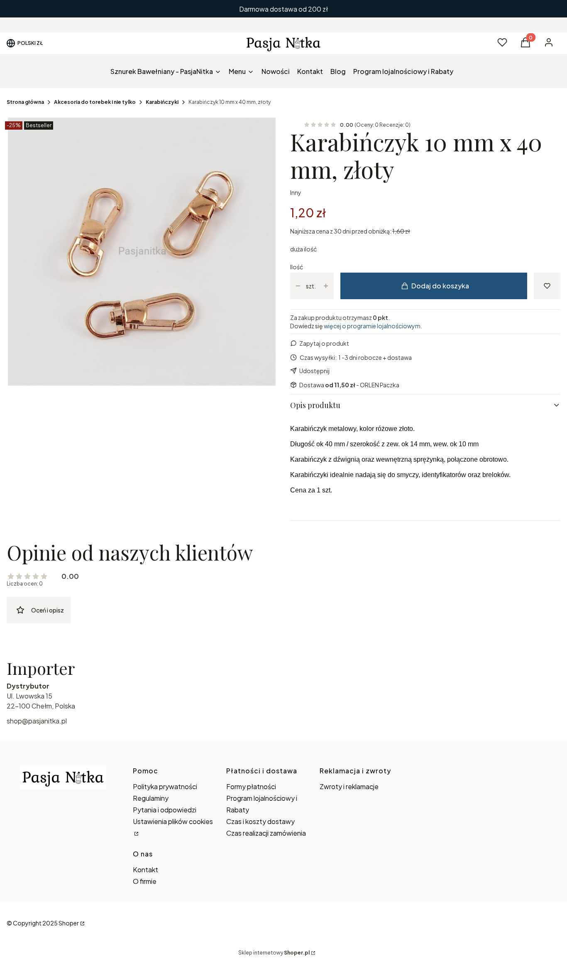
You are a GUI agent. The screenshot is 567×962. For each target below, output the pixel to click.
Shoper (69, 923)
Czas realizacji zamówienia (266, 833)
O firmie (144, 881)
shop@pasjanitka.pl (37, 720)
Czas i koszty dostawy (260, 821)
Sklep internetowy (274, 953)
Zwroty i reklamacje (349, 786)
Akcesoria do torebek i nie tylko (95, 102)
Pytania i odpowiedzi (164, 809)
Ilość (296, 267)
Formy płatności (251, 786)
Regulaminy (151, 798)
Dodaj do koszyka (440, 285)
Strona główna (25, 102)
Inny (295, 192)
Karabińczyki (162, 102)
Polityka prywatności (165, 786)
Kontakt (145, 869)
